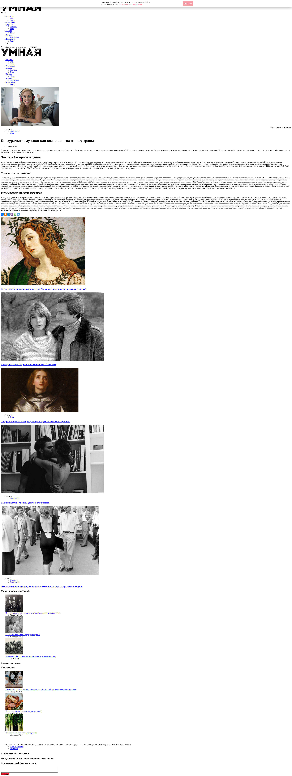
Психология (10, 39)
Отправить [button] (5, 774)
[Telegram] (18, 214)
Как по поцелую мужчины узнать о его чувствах (25, 503)
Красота (8, 31)
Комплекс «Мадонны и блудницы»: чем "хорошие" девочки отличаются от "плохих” (43, 289)
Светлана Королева (283, 127)
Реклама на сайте (16, 747)
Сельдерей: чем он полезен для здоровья (21, 733)
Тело (12, 29)
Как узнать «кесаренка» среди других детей (22, 635)
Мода (12, 33)
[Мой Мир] (8, 214)
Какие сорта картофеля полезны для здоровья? (23, 711)
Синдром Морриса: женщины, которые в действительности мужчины (35, 421)
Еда (11, 18)
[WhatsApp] (15, 214)
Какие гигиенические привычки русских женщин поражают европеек (32, 613)
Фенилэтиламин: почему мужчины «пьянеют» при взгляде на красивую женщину (41, 586)
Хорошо (188, 3)
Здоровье (9, 25)
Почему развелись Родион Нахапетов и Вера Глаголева (28, 364)
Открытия (9, 16)
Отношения (10, 22)
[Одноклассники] (5, 214)
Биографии (14, 37)
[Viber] (11, 214)
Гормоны (13, 27)
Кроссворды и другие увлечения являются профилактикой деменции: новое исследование (40, 689)
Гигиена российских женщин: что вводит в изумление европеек (30, 656)
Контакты (14, 749)
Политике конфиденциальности (131, 4)
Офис (12, 20)
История (8, 35)
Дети (12, 41)
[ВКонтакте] (2, 214)
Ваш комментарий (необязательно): (18, 763)
